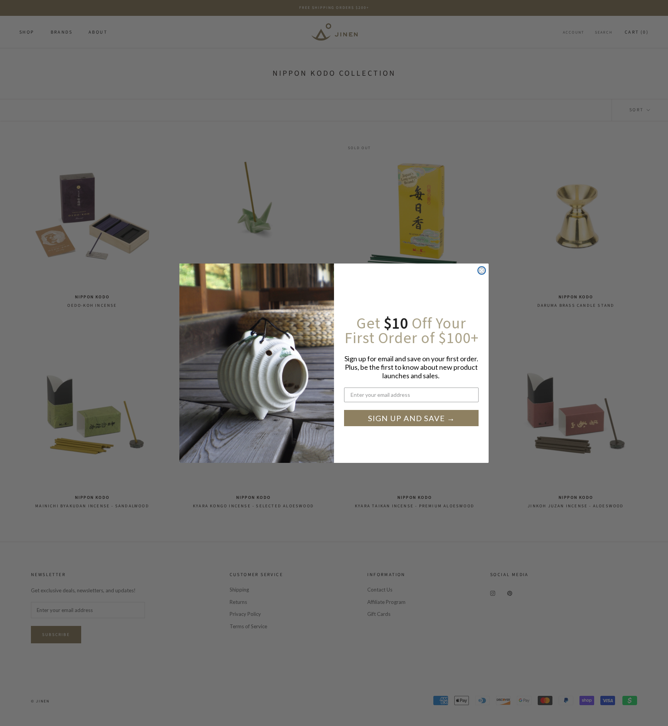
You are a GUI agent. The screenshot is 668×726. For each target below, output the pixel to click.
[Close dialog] (482, 270)
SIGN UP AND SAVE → (411, 418)
